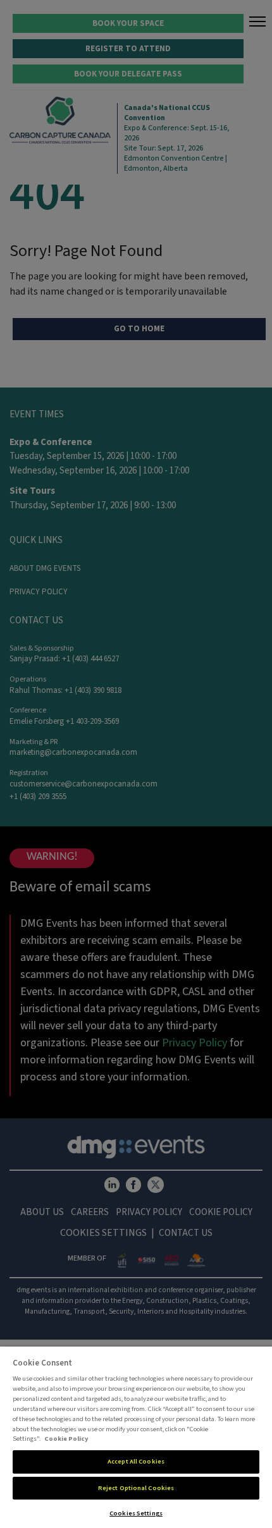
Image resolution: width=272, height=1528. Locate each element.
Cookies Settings (136, 1513)
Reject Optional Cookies (136, 1488)
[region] (136, 1437)
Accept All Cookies (136, 1461)
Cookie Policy (66, 1438)
